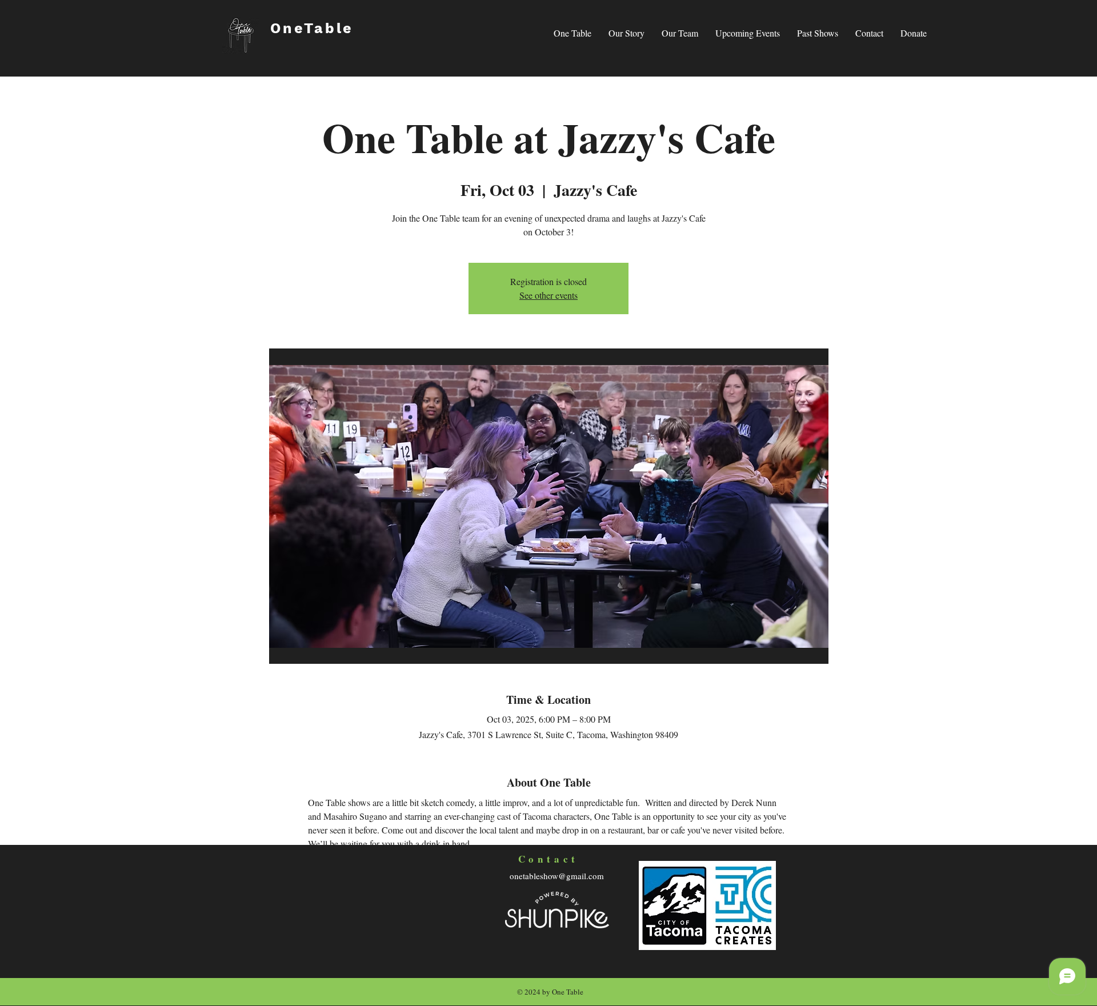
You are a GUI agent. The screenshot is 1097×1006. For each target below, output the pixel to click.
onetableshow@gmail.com (557, 875)
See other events (548, 295)
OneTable (312, 28)
